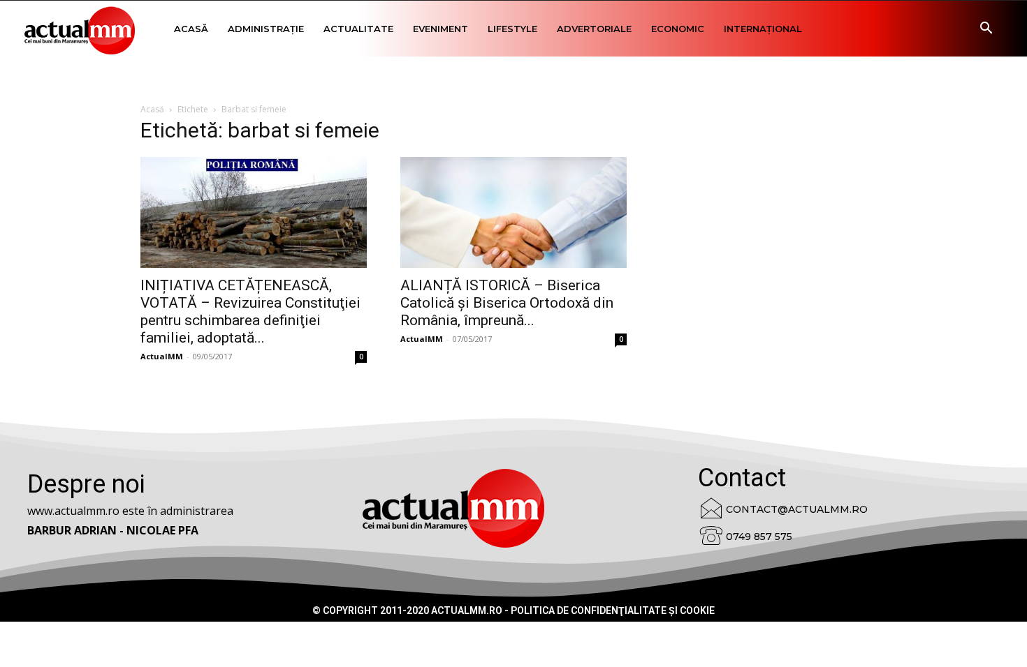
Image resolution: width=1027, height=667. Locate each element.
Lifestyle (512, 28)
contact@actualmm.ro (797, 509)
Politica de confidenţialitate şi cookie (613, 610)
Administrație (266, 28)
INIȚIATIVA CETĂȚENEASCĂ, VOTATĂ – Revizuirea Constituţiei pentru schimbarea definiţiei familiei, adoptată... (250, 311)
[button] (986, 29)
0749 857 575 (759, 536)
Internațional (763, 28)
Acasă (191, 28)
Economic (677, 28)
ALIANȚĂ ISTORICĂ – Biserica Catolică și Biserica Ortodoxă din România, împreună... (506, 303)
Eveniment (440, 28)
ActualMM (161, 356)
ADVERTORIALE (594, 28)
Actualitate (358, 28)
